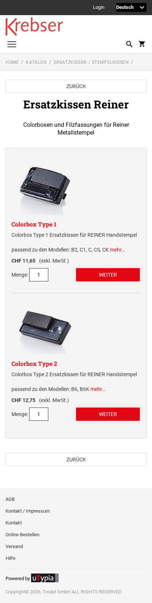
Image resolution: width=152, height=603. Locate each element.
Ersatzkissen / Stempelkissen (91, 62)
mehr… (117, 250)
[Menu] (12, 45)
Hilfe (10, 558)
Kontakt (14, 523)
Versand (14, 546)
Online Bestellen (22, 534)
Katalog (36, 62)
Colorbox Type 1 (33, 224)
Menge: (19, 275)
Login (98, 7)
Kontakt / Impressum (28, 511)
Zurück (76, 86)
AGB (10, 499)
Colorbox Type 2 (34, 363)
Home (12, 62)
